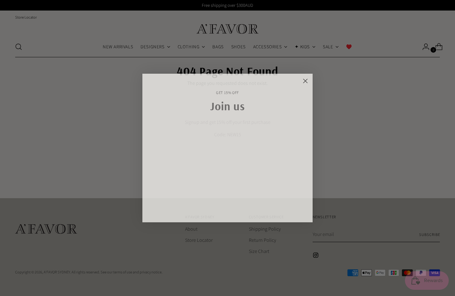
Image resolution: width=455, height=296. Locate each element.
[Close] (305, 81)
